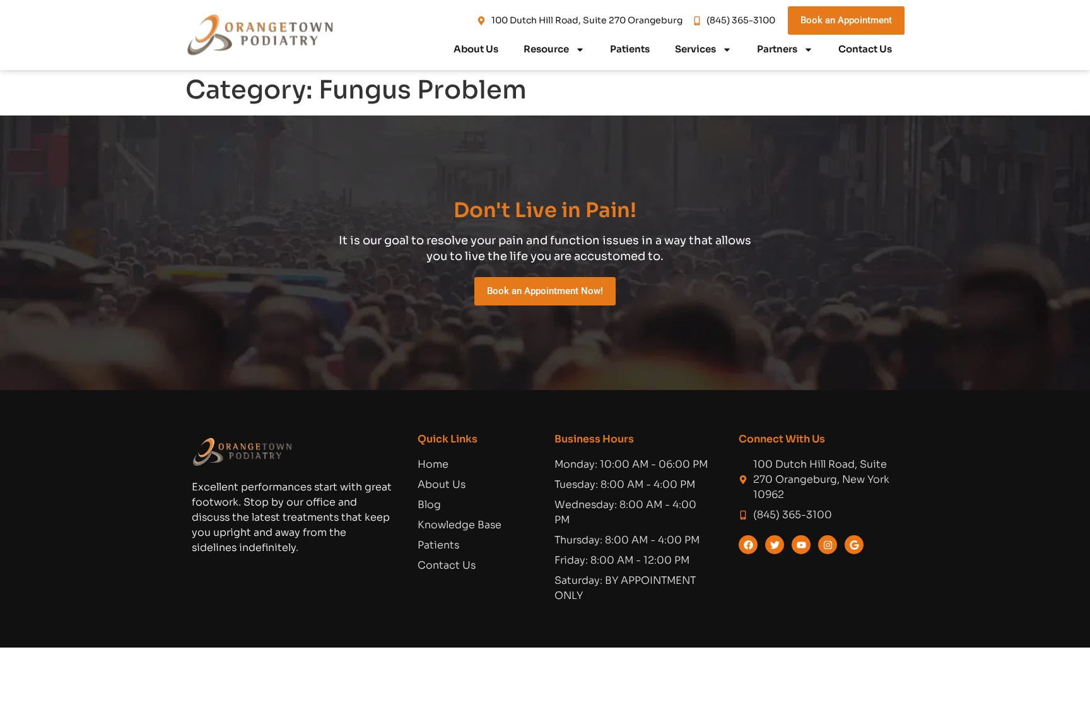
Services (695, 49)
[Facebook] (748, 544)
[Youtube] (801, 544)
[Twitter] (774, 544)
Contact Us (865, 49)
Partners (777, 49)
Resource (546, 49)
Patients (630, 49)
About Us (476, 49)
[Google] (854, 544)
